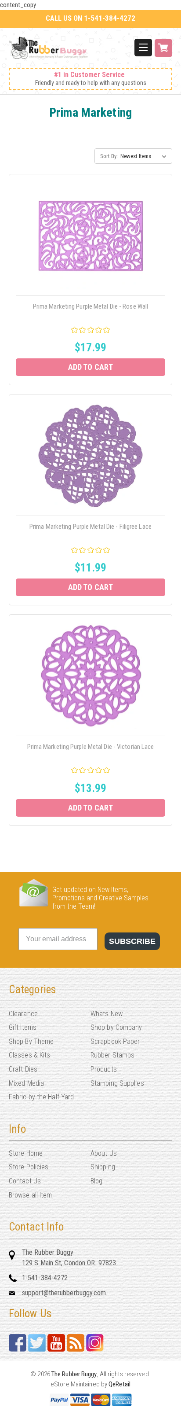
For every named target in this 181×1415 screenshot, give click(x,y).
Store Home (26, 1153)
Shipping (102, 1167)
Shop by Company (116, 1027)
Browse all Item (30, 1195)
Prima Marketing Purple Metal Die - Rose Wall (90, 306)
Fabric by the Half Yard (41, 1097)
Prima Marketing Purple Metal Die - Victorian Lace (90, 747)
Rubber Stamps (112, 1055)
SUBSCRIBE (132, 941)
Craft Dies (23, 1069)
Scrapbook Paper (115, 1041)
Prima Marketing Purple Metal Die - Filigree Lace (90, 527)
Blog (96, 1181)
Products (103, 1069)
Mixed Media (26, 1083)
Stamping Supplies (117, 1083)
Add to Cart (90, 367)
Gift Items (22, 1027)
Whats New (106, 1014)
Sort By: (109, 156)
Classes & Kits (29, 1055)
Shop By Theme (31, 1041)
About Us (103, 1153)
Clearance (23, 1014)
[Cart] (163, 52)
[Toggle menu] (143, 47)
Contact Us (25, 1181)
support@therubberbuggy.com (64, 1293)
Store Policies (28, 1167)
